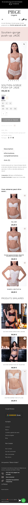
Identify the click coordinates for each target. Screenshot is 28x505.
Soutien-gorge (15, 23)
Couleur (3, 95)
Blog (6, 438)
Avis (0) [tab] (7, 160)
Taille (2, 106)
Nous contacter (10, 477)
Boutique (8, 23)
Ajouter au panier (11, 120)
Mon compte (8, 448)
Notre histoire (4, 489)
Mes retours (8, 457)
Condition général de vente (12, 432)
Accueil (3, 23)
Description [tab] (8, 149)
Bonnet (3, 100)
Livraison (7, 427)
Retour (7, 429)
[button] (24, 44)
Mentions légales (9, 435)
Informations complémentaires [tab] (11, 154)
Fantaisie (11, 133)
